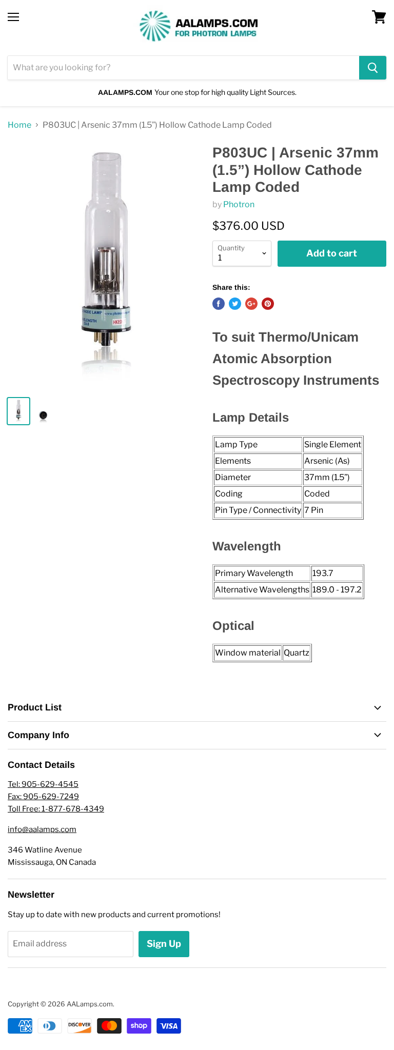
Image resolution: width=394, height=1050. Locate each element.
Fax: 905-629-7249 (43, 796)
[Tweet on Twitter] (235, 304)
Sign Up (164, 943)
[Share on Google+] (251, 304)
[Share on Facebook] (218, 304)
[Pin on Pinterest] (268, 304)
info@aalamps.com (42, 829)
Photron (238, 204)
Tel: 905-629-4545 (43, 784)
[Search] (372, 68)
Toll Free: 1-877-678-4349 (56, 809)
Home (19, 125)
